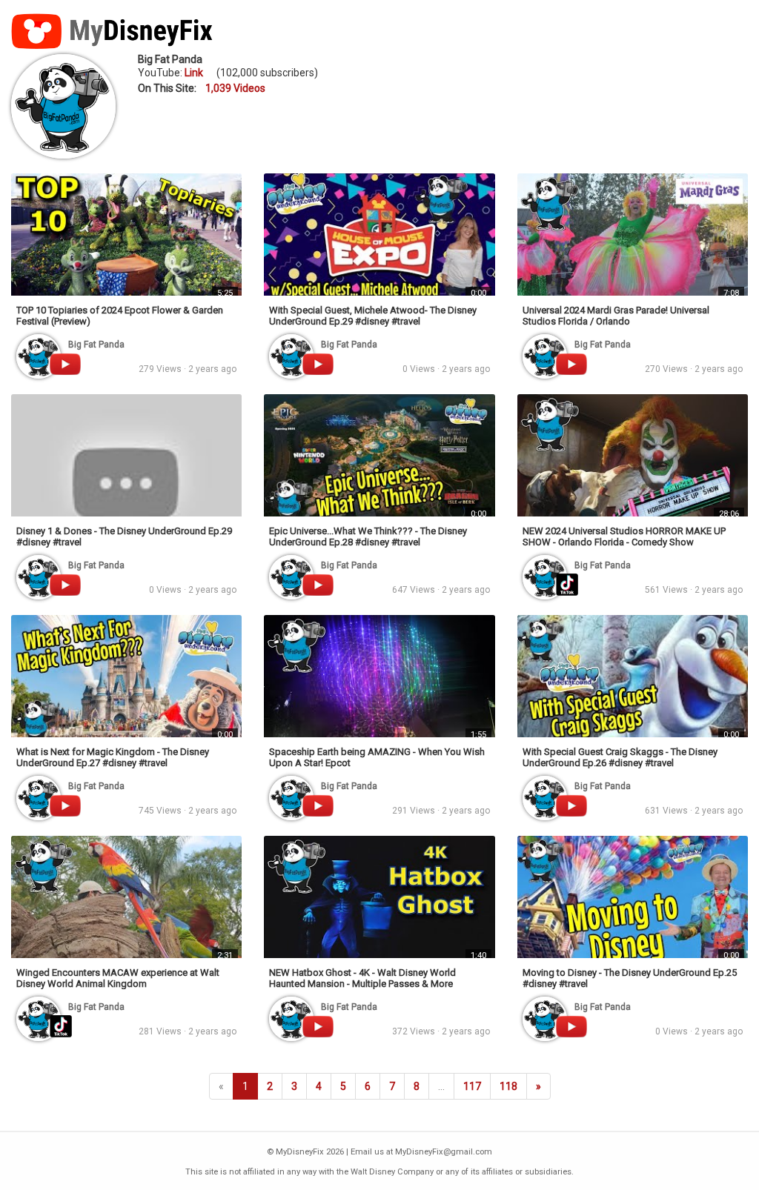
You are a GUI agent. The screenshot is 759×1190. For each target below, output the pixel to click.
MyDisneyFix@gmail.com (443, 1152)
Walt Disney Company (392, 1172)
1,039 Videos (235, 88)
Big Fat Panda (170, 59)
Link (194, 73)
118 (508, 1086)
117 (472, 1086)
